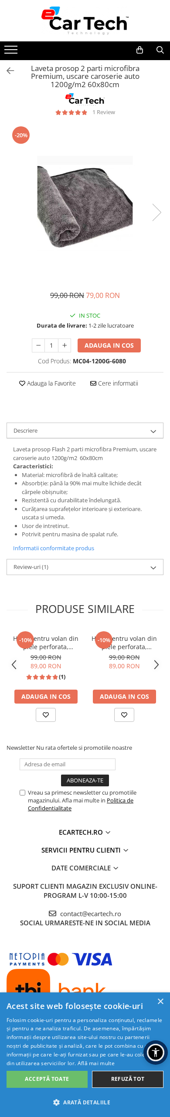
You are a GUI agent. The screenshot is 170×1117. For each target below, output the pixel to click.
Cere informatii (117, 383)
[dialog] (85, 1054)
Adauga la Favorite (50, 383)
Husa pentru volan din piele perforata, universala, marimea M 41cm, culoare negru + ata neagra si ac (46, 642)
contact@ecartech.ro (89, 913)
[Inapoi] (6, 71)
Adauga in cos (109, 345)
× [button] (160, 1002)
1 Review (103, 112)
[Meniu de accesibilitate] (155, 1052)
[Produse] (12, 52)
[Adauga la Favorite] (46, 715)
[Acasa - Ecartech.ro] (85, 21)
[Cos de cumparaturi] (139, 50)
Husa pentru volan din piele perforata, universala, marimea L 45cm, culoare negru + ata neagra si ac (124, 642)
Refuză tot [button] (128, 1079)
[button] (85, 1102)
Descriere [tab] (25, 430)
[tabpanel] (85, 203)
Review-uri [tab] (31, 567)
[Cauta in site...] (160, 50)
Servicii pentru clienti (81, 850)
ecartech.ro (82, 832)
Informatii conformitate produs (53, 548)
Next (156, 212)
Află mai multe (96, 1063)
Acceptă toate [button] (47, 1079)
